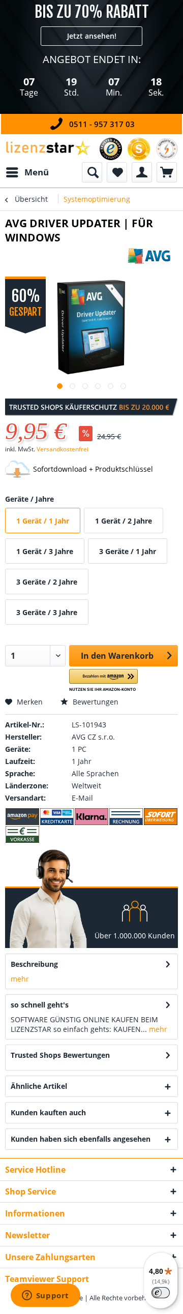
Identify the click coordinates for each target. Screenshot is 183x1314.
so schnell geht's (40, 1005)
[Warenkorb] (167, 172)
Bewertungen (94, 702)
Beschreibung (34, 964)
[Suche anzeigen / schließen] (92, 172)
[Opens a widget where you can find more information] (45, 1296)
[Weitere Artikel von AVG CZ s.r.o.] (152, 256)
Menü (36, 172)
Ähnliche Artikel (39, 1086)
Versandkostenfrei (62, 449)
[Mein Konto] (142, 172)
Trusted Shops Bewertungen (60, 1055)
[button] (103, 680)
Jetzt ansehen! (91, 36)
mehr (20, 979)
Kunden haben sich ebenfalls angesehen (80, 1139)
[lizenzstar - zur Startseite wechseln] (47, 148)
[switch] (160, 1292)
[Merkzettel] (117, 172)
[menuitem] (27, 172)
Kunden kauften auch (48, 1112)
